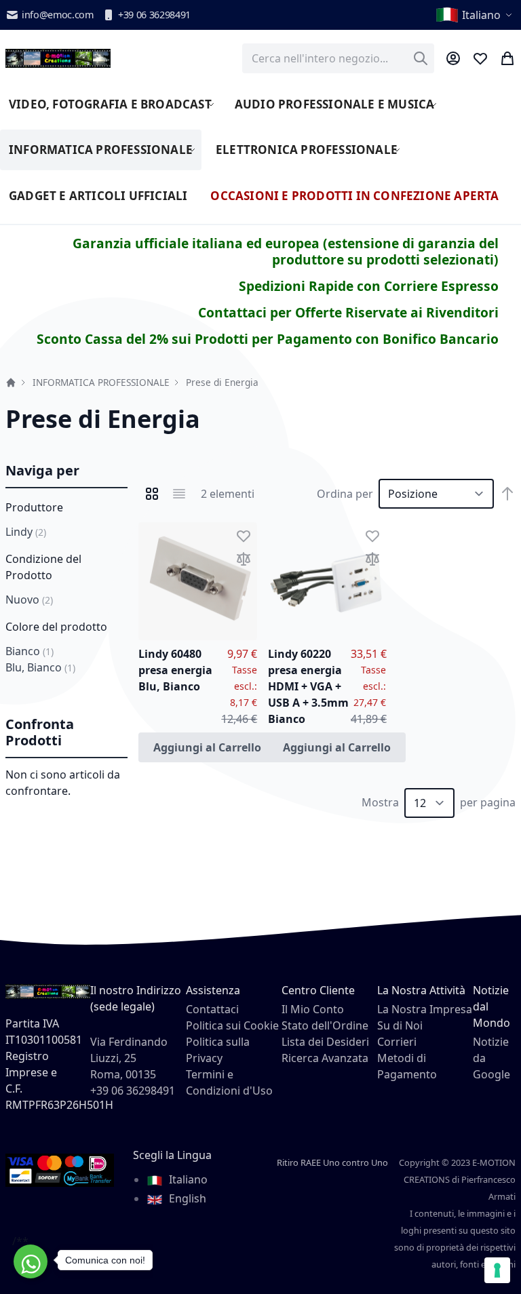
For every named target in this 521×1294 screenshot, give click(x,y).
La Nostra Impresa (424, 1009)
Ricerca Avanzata (325, 1058)
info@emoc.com (58, 14)
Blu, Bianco (40, 667)
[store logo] (58, 58)
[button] (475, 15)
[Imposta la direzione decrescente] (507, 494)
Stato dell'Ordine (325, 1025)
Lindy (25, 531)
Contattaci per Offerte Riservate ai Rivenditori (348, 312)
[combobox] (338, 58)
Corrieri (397, 1041)
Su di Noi (400, 1025)
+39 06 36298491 (154, 14)
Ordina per (345, 493)
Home (10, 382)
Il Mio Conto (313, 1009)
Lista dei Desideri (325, 1041)
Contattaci (212, 1009)
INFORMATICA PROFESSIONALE (101, 382)
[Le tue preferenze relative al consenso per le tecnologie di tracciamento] (497, 1270)
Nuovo (29, 599)
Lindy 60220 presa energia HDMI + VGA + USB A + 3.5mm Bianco (308, 686)
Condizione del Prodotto (43, 567)
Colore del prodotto (56, 626)
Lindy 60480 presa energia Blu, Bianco (175, 670)
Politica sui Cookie (232, 1025)
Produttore (34, 507)
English (186, 1198)
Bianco (29, 651)
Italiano (187, 1179)
